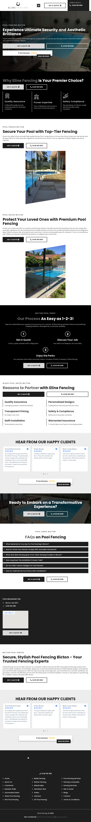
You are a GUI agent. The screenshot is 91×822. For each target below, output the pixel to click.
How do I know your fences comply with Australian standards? (31, 549)
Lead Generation (61, 817)
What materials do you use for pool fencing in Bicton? (27, 544)
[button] (38, 5)
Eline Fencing (42, 813)
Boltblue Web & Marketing (45, 817)
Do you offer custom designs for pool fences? (24, 565)
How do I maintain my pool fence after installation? (26, 571)
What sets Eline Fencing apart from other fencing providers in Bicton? (34, 555)
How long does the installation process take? (24, 560)
